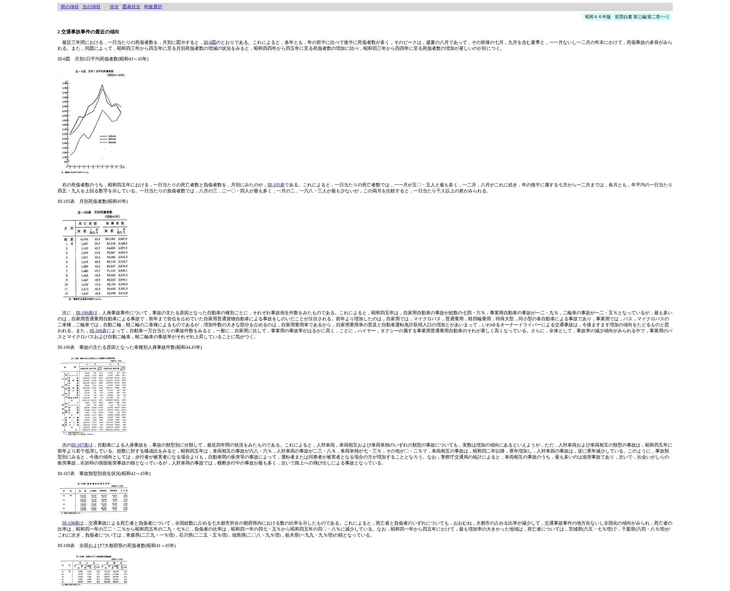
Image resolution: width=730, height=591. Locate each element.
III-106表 (84, 312)
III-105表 (276, 184)
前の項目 (70, 6)
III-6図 (210, 42)
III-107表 (79, 445)
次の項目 (91, 6)
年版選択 (153, 6)
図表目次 (131, 6)
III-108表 (70, 523)
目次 (114, 6)
